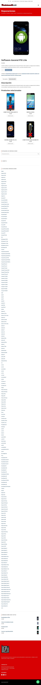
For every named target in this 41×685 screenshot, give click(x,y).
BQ (2, 237)
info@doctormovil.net (4, 669)
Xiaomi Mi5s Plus (4, 531)
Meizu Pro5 (3, 404)
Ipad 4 (2, 298)
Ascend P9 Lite (4, 235)
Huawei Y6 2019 (4, 282)
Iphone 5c (3, 331)
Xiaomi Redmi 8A (4, 577)
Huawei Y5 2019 (4, 278)
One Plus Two (3, 422)
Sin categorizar (4, 453)
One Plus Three (4, 420)
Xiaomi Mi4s (3, 521)
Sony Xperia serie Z (4, 463)
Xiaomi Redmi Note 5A (5, 591)
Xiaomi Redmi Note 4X (5, 587)
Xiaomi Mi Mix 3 (4, 511)
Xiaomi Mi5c (3, 527)
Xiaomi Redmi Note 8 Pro (6, 599)
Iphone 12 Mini (4, 319)
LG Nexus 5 (3, 383)
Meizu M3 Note (4, 391)
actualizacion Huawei (25, 73)
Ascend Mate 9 (4, 218)
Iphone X (3, 354)
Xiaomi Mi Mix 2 (4, 507)
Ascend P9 (3, 233)
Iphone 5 (2, 329)
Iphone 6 (2, 336)
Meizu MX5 (3, 401)
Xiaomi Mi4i (3, 519)
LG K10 (2, 375)
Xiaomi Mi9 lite (4, 544)
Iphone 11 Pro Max (4, 315)
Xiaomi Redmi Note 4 (5, 585)
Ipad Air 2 (3, 303)
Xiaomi (2, 490)
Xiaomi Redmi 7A (4, 572)
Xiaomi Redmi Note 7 (5, 595)
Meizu (2, 387)
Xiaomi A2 (3, 494)
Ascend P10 (32, 73)
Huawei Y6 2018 (4, 280)
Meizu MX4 (3, 399)
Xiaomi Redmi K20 (4, 579)
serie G (2, 430)
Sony (2, 455)
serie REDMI (3, 447)
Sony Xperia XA (4, 467)
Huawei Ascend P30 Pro (5, 261)
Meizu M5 (3, 395)
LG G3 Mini (3, 369)
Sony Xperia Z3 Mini (5, 480)
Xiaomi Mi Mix (4, 504)
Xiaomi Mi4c (3, 517)
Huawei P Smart (4, 268)
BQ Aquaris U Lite (4, 241)
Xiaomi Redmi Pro (4, 603)
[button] (38, 681)
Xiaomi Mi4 (3, 515)
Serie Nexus (3, 441)
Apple (2, 171)
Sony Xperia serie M (5, 459)
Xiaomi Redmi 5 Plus (5, 564)
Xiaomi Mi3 (3, 513)
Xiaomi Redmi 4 (4, 554)
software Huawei (18, 75)
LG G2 (2, 364)
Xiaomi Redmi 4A (4, 558)
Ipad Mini (3, 305)
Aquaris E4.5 (3, 175)
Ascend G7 (3, 197)
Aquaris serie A (4, 185)
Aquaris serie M (4, 189)
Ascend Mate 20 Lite (5, 210)
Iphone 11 (3, 311)
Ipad (2, 292)
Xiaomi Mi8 (3, 537)
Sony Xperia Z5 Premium (5, 486)
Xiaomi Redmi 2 (4, 548)
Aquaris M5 (3, 183)
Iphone (2, 309)
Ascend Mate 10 (4, 202)
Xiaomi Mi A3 (3, 498)
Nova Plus (3, 414)
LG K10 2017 (3, 377)
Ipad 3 (2, 296)
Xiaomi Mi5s (3, 529)
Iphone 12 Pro (3, 321)
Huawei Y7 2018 (4, 284)
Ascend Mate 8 (4, 216)
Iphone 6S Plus (4, 342)
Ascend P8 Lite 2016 (5, 228)
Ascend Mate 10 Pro (5, 206)
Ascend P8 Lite (4, 226)
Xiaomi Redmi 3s (4, 552)
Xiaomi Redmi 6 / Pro (5, 568)
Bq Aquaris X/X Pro (4, 245)
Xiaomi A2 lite (3, 496)
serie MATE (3, 436)
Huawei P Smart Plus (5, 272)
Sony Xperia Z (3, 469)
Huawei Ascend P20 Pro (5, 255)
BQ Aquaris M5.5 (4, 239)
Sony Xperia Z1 (4, 472)
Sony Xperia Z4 (4, 482)
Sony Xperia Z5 (4, 484)
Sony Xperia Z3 (4, 478)
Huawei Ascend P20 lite (5, 253)
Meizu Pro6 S (3, 408)
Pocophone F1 (4, 424)
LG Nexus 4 (3, 381)
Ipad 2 (2, 294)
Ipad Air (2, 301)
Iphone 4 (2, 325)
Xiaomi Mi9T (3, 546)
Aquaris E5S (3, 179)
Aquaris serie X (4, 193)
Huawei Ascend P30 (5, 257)
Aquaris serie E (4, 187)
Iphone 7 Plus (3, 346)
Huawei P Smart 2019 (5, 270)
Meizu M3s (3, 393)
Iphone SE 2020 (4, 352)
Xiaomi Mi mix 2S (4, 509)
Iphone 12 (3, 317)
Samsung (3, 426)
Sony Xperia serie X (4, 461)
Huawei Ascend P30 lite (5, 259)
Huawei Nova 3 (4, 263)
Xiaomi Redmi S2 (4, 605)
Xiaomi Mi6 (3, 535)
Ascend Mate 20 (4, 208)
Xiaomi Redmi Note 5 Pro (6, 589)
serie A (2, 428)
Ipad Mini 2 (3, 307)
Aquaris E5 (3, 177)
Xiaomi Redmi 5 (4, 562)
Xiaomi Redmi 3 (4, 550)
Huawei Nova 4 (4, 265)
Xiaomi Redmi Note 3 (5, 583)
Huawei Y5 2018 (4, 276)
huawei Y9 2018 (4, 288)
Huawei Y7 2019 (4, 286)
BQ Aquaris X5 (4, 247)
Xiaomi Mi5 (3, 523)
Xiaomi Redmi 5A (4, 566)
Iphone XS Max (4, 360)
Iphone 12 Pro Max (4, 323)
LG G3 (2, 366)
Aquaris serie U (4, 191)
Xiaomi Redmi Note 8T (5, 601)
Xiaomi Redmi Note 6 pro (6, 593)
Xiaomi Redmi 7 (4, 570)
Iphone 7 (2, 344)
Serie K (2, 434)
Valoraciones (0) (12, 79)
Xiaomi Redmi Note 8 (5, 597)
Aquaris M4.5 (3, 181)
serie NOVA (3, 443)
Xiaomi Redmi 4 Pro (5, 556)
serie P (16, 73)
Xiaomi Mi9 (3, 542)
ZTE (2, 607)
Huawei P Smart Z (4, 274)
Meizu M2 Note (4, 389)
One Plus (3, 416)
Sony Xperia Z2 (4, 476)
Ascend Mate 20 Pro (5, 212)
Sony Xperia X (3, 465)
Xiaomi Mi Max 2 (4, 502)
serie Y (2, 451)
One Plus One (3, 418)
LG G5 (2, 373)
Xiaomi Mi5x (3, 533)
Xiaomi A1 (3, 492)
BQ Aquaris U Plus (4, 243)
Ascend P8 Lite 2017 (5, 230)
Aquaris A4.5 (3, 173)
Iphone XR (3, 356)
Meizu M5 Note (4, 397)
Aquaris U (3, 195)
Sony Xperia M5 (4, 457)
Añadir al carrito (10, 115)
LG (1, 362)
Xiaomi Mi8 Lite (4, 540)
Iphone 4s (3, 327)
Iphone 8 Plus (3, 350)
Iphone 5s (3, 333)
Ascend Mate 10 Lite (5, 204)
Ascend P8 (3, 224)
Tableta (2, 488)
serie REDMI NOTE (5, 449)
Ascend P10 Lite (9, 73)
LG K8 (2, 379)
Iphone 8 (2, 348)
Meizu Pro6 (3, 406)
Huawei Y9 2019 (4, 290)
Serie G (2, 432)
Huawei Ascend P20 (5, 251)
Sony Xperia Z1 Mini (5, 474)
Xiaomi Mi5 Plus (4, 525)
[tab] (5, 79)
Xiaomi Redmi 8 (4, 575)
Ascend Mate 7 (4, 214)
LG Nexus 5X (3, 385)
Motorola (3, 410)
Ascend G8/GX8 (4, 200)
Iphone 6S (3, 340)
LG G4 (2, 371)
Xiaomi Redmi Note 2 (5, 581)
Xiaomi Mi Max (4, 500)
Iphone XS (3, 358)
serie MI (2, 439)
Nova (2, 412)
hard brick (12, 75)
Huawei (13, 73)
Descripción (5, 79)
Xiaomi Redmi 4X (4, 560)
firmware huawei (7, 75)
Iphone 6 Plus (3, 338)
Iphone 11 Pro (3, 313)
